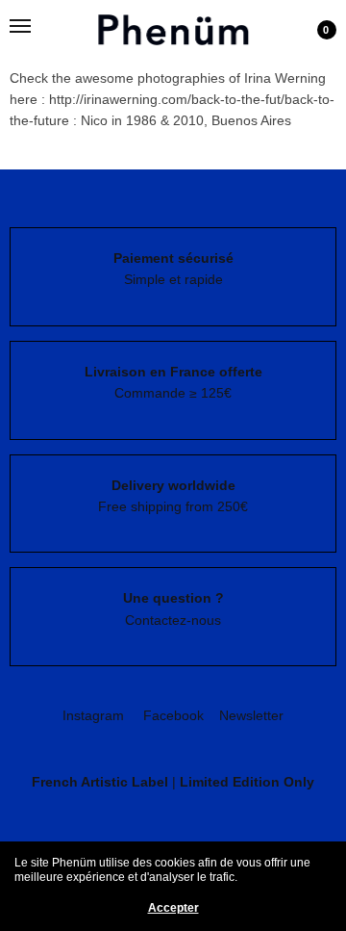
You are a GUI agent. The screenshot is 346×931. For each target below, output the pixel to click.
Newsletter (251, 715)
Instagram (93, 715)
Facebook (173, 715)
